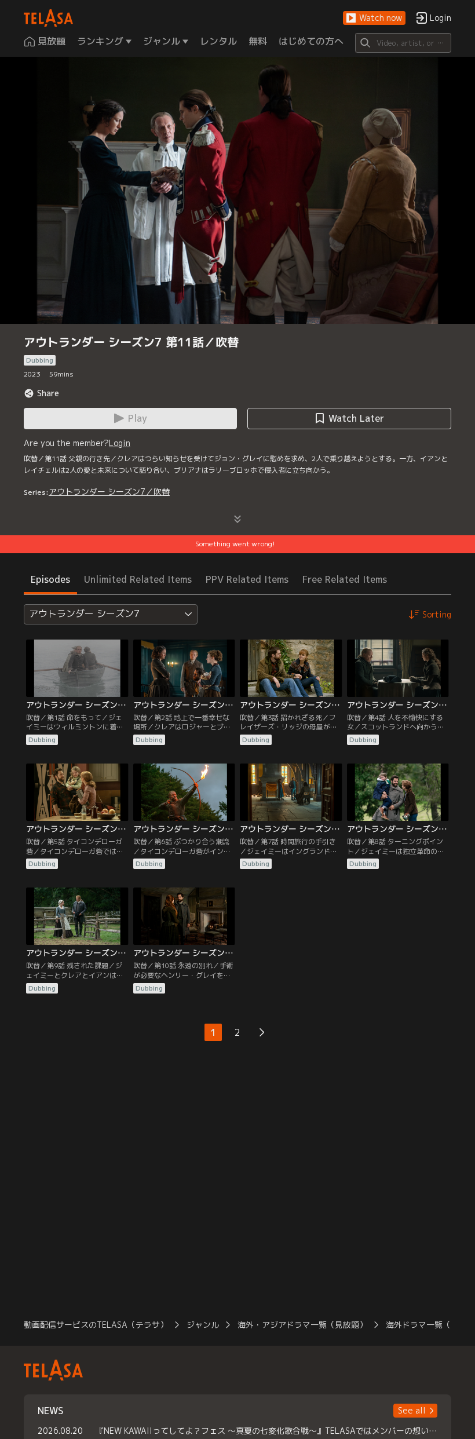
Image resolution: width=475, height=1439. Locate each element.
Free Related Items (344, 579)
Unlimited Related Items (138, 579)
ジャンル (203, 1324)
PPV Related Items (247, 579)
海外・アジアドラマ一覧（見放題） (302, 1324)
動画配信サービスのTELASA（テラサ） (96, 1324)
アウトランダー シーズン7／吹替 (109, 491)
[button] (374, 18)
